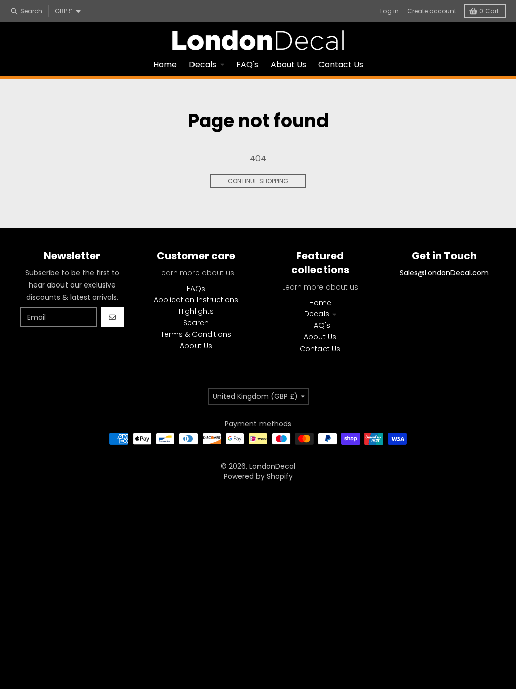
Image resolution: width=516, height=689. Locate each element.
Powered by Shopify (258, 476)
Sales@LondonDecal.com (444, 273)
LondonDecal (272, 466)
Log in (389, 11)
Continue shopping (258, 181)
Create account (431, 11)
